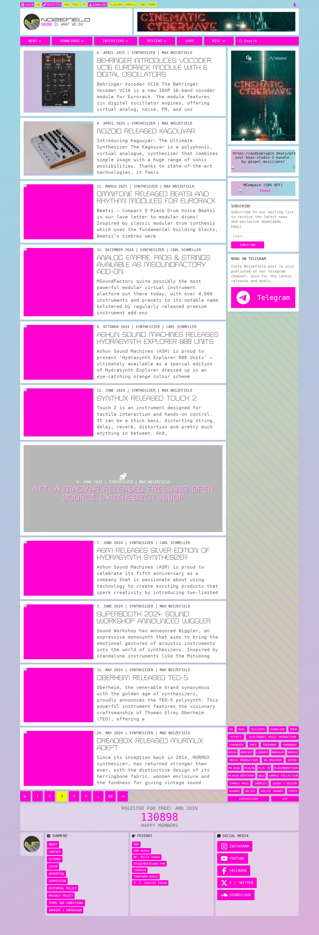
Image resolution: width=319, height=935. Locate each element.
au (231, 729)
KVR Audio (141, 850)
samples (261, 783)
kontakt (247, 752)
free (253, 744)
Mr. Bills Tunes (147, 857)
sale (261, 775)
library (262, 752)
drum (293, 729)
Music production (244, 760)
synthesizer (248, 798)
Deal (241, 729)
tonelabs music (146, 876)
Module (293, 752)
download (277, 729)
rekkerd (140, 870)
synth (293, 791)
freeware (270, 744)
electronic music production (272, 737)
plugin (249, 768)
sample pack (239, 783)
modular (278, 752)
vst (285, 798)
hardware (290, 744)
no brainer (272, 760)
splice (250, 791)
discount (258, 729)
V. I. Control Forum (150, 883)
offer (292, 760)
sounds (234, 791)
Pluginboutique (286, 768)
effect (236, 737)
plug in (264, 768)
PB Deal (234, 768)
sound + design (285, 783)
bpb (136, 844)
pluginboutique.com (149, 863)
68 (110, 796)
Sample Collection (283, 775)
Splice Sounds (272, 791)
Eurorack (236, 744)
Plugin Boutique (241, 775)
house (232, 752)
